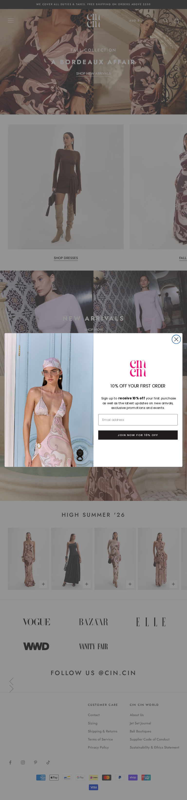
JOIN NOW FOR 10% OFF (138, 435)
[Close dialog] (176, 339)
